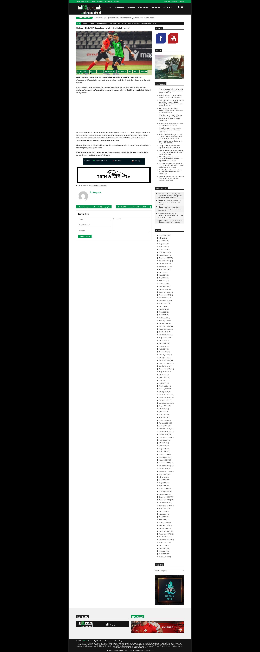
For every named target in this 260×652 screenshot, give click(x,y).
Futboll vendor (122, 71)
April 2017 (162, 554)
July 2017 (162, 545)
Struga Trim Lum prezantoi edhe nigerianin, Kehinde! (169, 146)
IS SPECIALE (156, 7)
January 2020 (163, 460)
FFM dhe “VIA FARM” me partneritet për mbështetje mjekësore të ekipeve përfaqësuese (171, 165)
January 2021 (163, 426)
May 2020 (162, 449)
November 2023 (164, 329)
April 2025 (162, 281)
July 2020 (162, 443)
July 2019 (162, 477)
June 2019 (162, 480)
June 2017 (162, 548)
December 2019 (164, 463)
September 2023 (164, 335)
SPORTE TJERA (143, 7)
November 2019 (164, 466)
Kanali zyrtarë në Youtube (170, 1)
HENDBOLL (131, 7)
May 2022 (162, 380)
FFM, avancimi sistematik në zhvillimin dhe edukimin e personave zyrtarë (171, 110)
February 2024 (164, 320)
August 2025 (163, 269)
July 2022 (162, 375)
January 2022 (163, 392)
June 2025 (162, 275)
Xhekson (103, 186)
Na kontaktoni (108, 1)
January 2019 (163, 494)
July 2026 (162, 238)
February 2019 (164, 491)
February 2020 (164, 457)
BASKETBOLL (119, 7)
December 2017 (164, 531)
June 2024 (162, 309)
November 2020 (164, 431)
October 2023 (163, 332)
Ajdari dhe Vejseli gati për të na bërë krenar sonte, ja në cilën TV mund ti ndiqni (171, 91)
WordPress (100, 641)
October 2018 (163, 503)
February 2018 (164, 525)
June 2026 (162, 241)
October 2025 (163, 264)
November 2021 (164, 397)
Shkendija (95, 186)
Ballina (93, 1)
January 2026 (163, 255)
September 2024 (164, 301)
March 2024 (163, 318)
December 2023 (164, 326)
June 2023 (162, 343)
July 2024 (162, 306)
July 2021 (162, 409)
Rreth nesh (100, 1)
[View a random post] (182, 7)
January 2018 (163, 528)
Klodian (161, 200)
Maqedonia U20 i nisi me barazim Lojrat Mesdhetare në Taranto (170, 129)
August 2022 (163, 372)
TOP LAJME (144, 71)
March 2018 (163, 523)
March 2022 (163, 386)
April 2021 (162, 417)
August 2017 (163, 542)
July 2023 (162, 340)
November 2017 (164, 534)
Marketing (116, 1)
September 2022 (164, 369)
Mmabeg (161, 220)
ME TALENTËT (168, 7)
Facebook (181, 1)
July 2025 (162, 272)
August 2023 (163, 338)
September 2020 (164, 437)
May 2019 (162, 483)
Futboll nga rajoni (102, 23)
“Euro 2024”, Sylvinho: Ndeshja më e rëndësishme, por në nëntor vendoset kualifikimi (170, 195)
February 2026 (164, 252)
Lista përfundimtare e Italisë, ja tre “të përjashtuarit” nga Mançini (169, 202)
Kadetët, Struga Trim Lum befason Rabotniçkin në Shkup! (170, 96)
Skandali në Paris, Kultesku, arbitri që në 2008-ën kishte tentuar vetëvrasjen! (170, 215)
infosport (79, 73)
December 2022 (164, 360)
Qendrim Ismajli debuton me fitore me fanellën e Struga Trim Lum (170, 171)
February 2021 (164, 423)
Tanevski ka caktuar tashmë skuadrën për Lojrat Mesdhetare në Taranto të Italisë (171, 152)
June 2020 (162, 446)
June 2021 (162, 412)
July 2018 (162, 511)
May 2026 (162, 244)
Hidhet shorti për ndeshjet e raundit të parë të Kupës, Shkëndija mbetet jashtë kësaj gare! (170, 136)
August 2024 (163, 303)
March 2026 (163, 249)
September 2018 (164, 505)
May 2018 (162, 517)
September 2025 (164, 266)
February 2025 (164, 286)
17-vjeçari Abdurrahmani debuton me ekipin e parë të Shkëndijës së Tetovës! (171, 178)
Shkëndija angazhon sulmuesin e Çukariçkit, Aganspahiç (95, 207)
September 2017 (164, 540)
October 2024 (163, 298)
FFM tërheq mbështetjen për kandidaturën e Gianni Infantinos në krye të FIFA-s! (170, 159)
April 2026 (162, 246)
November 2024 (164, 295)
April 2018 (162, 520)
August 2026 (163, 235)
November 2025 (164, 261)
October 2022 (163, 366)
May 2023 (162, 346)
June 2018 (162, 514)
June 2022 (162, 377)
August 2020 (163, 440)
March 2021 (163, 420)
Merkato (136, 71)
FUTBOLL (108, 7)
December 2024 (164, 292)
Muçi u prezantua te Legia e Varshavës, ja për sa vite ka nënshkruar (169, 209)
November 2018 (164, 500)
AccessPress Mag (116, 641)
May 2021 (162, 414)
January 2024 (163, 323)
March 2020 (163, 454)
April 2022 (162, 383)
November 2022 (164, 363)
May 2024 (162, 312)
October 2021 (163, 400)
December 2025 (164, 258)
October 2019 (163, 468)
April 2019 (162, 486)
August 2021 (163, 406)
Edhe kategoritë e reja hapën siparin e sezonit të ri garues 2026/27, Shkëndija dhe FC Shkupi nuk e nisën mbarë (171, 103)
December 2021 (164, 394)
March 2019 (163, 488)
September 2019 (164, 471)
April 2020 (162, 451)
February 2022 (164, 389)
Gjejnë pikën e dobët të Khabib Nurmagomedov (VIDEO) (170, 221)
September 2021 (164, 403)
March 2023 (163, 352)
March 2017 (163, 557)
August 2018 (163, 508)
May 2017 (162, 551)
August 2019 (163, 474)
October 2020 (163, 434)
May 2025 (162, 278)
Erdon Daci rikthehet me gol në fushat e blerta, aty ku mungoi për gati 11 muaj (134, 207)
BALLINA (92, 71)
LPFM (129, 71)
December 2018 (164, 497)
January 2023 (163, 357)
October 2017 (163, 537)
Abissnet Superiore (114, 23)
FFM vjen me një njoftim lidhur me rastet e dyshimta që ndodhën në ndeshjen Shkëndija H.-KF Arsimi (170, 117)
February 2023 (164, 355)
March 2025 (163, 283)
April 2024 (162, 315)
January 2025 (163, 289)
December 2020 (164, 429)
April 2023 (162, 349)
